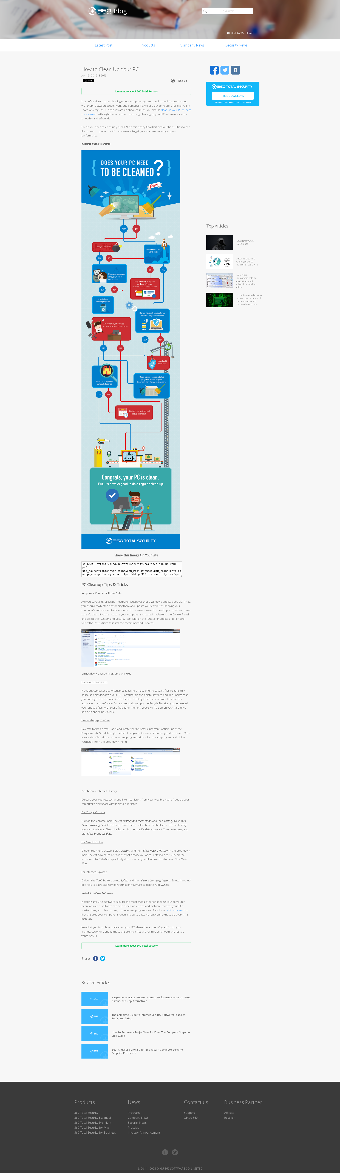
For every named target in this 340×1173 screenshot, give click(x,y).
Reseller (229, 1118)
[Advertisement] (232, 166)
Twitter (224, 70)
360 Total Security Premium (92, 1123)
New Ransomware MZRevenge (245, 242)
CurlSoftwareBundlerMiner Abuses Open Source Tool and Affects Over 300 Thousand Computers (249, 300)
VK (235, 70)
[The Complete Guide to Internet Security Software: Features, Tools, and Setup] (94, 1016)
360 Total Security (86, 1113)
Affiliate (229, 1113)
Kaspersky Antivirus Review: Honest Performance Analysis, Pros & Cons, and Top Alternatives (151, 999)
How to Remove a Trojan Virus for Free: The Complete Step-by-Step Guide (151, 1033)
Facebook (214, 70)
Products (148, 45)
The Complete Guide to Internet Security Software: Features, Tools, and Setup (149, 1016)
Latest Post (103, 45)
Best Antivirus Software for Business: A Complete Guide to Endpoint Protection (147, 1051)
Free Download (233, 95)
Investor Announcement (144, 1132)
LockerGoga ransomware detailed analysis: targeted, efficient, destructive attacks (246, 281)
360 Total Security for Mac (91, 1128)
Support (189, 1113)
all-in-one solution (178, 910)
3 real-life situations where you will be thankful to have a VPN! (247, 261)
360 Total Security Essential (92, 1118)
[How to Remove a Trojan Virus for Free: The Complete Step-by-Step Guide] (94, 1033)
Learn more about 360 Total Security (136, 91)
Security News (236, 45)
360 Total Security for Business (95, 1132)
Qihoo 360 (191, 1118)
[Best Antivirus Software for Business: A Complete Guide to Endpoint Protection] (94, 1051)
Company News (192, 45)
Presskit (133, 1128)
